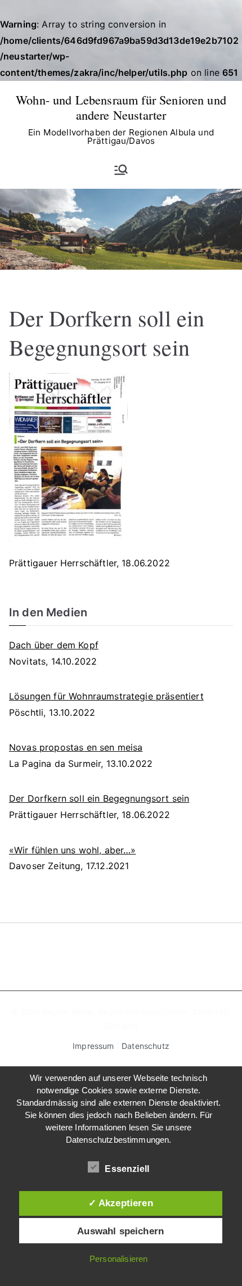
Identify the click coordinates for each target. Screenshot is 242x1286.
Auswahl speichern (120, 1231)
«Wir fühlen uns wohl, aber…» (72, 850)
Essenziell (127, 1169)
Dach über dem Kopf (53, 645)
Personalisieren (118, 1259)
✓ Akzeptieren (120, 1203)
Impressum (93, 1046)
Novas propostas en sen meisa (75, 747)
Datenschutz (145, 1046)
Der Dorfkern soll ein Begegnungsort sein (99, 798)
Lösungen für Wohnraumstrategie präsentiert (106, 696)
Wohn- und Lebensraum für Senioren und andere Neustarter (121, 107)
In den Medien (48, 612)
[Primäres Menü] (121, 170)
